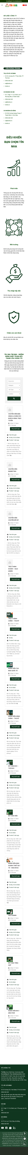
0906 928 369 (5, 1092)
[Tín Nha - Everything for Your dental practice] (11, 5)
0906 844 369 (9, 99)
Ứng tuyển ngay (16, 428)
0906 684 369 (9, 80)
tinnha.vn (7, 86)
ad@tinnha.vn (8, 83)
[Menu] (2, 5)
